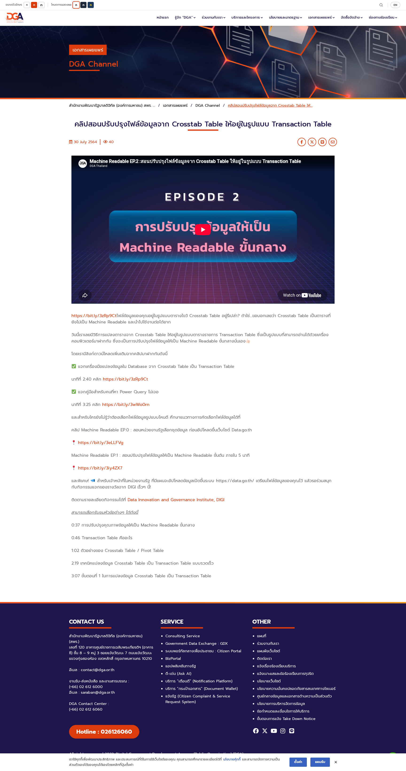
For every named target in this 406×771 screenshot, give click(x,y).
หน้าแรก (163, 17)
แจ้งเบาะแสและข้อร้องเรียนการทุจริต (285, 674)
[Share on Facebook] (301, 142)
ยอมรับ (320, 761)
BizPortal (173, 658)
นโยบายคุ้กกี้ (232, 759)
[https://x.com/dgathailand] (264, 730)
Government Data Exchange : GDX (196, 643)
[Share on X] (312, 142)
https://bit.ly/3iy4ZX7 (100, 468)
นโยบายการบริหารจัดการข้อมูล (281, 704)
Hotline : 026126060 (104, 732)
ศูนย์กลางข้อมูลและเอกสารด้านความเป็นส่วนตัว (294, 696)
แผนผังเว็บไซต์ (268, 651)
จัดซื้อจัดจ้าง (350, 17)
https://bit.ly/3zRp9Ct (94, 315)
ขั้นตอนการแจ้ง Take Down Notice (286, 719)
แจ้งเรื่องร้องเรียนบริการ (276, 666)
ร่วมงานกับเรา (212, 17)
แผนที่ (261, 636)
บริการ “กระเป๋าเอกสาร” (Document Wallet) (201, 689)
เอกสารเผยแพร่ (320, 17)
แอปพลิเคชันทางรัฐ (180, 666)
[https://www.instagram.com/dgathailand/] (282, 730)
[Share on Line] (322, 142)
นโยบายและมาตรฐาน (284, 17)
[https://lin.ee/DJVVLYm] (291, 730)
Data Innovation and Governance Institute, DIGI (176, 499)
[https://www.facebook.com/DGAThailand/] (255, 730)
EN (395, 5)
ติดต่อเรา (264, 658)
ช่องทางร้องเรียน (381, 17)
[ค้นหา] (381, 4)
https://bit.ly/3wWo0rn (125, 404)
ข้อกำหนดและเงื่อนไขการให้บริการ (283, 711)
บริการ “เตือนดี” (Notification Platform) (198, 681)
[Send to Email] (332, 142)
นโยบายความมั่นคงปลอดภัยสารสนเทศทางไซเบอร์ (296, 689)
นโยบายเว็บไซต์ (269, 681)
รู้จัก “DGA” (184, 17)
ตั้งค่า (298, 761)
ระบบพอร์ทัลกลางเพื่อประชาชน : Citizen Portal (203, 651)
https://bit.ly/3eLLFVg (100, 442)
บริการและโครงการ (245, 17)
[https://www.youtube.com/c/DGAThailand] (273, 730)
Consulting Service (182, 636)
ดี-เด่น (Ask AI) (178, 674)
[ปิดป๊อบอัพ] (336, 762)
